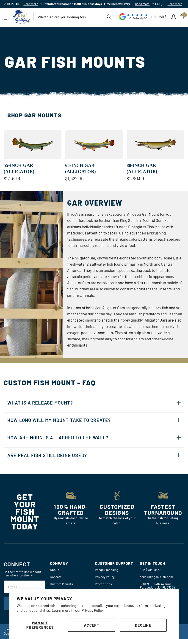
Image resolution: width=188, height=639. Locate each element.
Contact (55, 577)
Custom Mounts (61, 584)
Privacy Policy (104, 577)
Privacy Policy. (93, 610)
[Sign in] (173, 17)
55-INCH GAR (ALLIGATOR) (19, 168)
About (54, 570)
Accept (91, 625)
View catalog (6, 19)
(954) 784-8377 (150, 570)
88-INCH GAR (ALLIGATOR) (142, 168)
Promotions (103, 584)
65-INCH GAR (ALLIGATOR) (80, 168)
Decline (143, 625)
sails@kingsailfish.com (156, 577)
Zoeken (109, 16)
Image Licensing (106, 570)
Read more (30, 4)
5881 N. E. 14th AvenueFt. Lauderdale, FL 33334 (157, 585)
